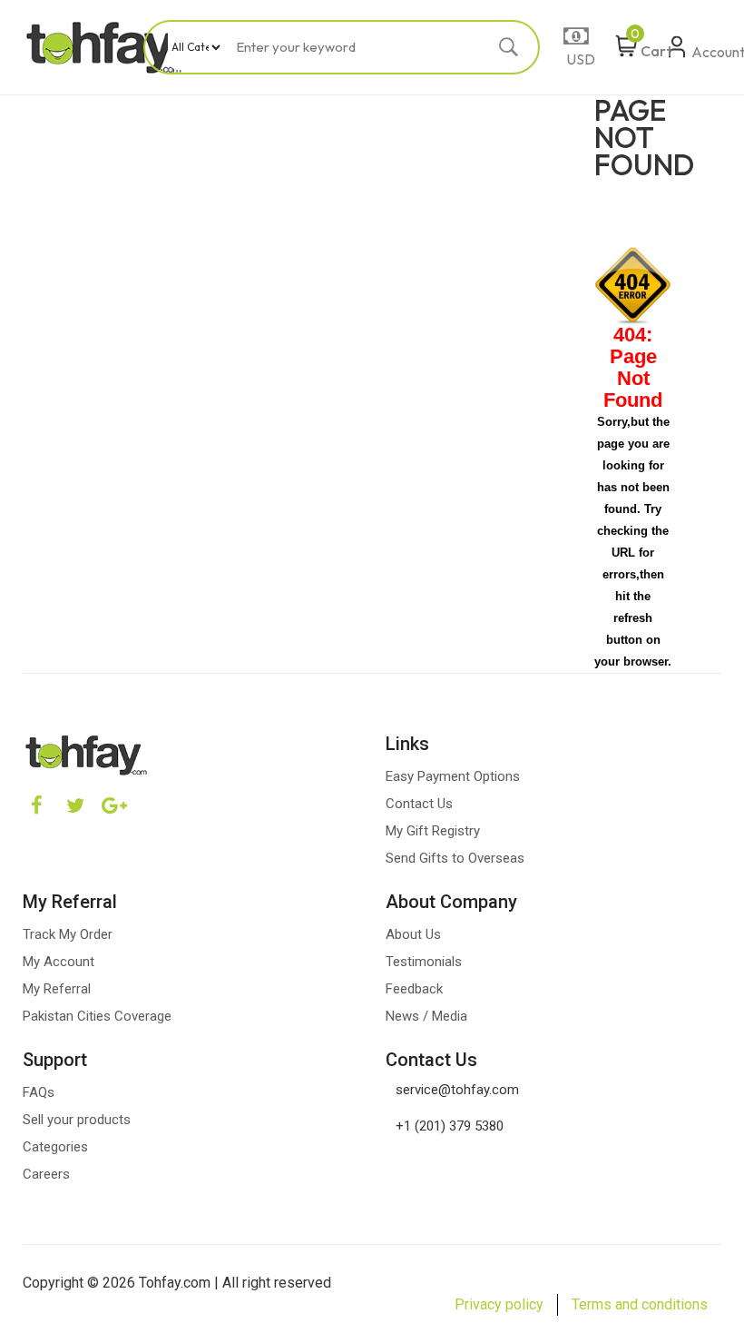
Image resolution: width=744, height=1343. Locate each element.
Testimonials (424, 961)
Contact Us (419, 803)
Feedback (414, 989)
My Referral (57, 989)
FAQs (38, 1092)
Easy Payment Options (453, 776)
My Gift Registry (433, 831)
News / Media (426, 1016)
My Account (58, 961)
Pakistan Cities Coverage (97, 1016)
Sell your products (77, 1119)
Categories (55, 1147)
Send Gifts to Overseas (455, 858)
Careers (46, 1174)
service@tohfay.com (457, 1089)
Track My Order (68, 934)
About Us (413, 934)
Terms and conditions (640, 1304)
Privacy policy (499, 1304)
